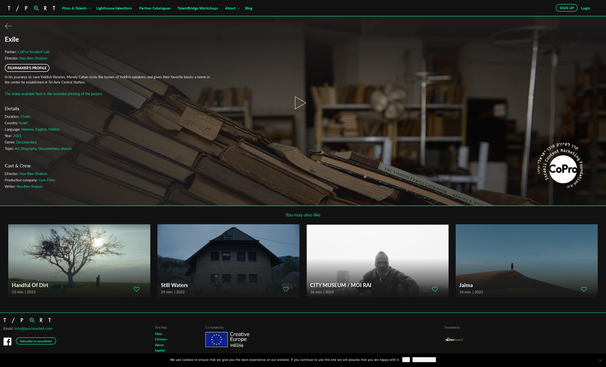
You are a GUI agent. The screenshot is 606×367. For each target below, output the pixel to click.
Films (158, 334)
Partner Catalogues (155, 8)
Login (585, 8)
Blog (248, 8)
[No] (600, 360)
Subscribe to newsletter (36, 341)
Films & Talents (74, 8)
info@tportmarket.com (33, 328)
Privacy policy (424, 360)
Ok (406, 360)
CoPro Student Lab (33, 51)
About (230, 8)
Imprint (160, 350)
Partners (161, 339)
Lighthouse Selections (114, 8)
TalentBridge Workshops (198, 8)
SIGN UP (567, 8)
